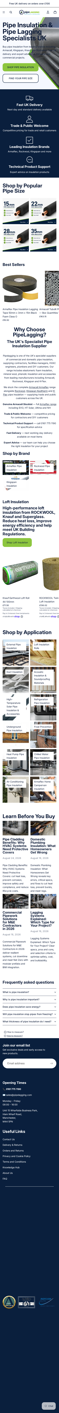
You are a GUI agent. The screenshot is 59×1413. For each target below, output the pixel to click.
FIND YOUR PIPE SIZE (20, 78)
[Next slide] (52, 296)
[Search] (10, 12)
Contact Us (9, 1139)
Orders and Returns (13, 1150)
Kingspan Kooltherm (37, 391)
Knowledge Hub (11, 1167)
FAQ (5, 1178)
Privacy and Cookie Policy (16, 1156)
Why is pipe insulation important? (21, 999)
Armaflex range (48, 404)
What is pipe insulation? (16, 992)
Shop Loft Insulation (17, 542)
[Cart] (55, 12)
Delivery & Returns (12, 1144)
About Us (8, 1173)
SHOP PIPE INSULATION (20, 67)
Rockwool (20, 391)
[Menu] (4, 12)
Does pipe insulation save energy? (21, 1006)
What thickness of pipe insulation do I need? (27, 1021)
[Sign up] (51, 1063)
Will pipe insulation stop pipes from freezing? (28, 1014)
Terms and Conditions (14, 1161)
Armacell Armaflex (39, 387)
